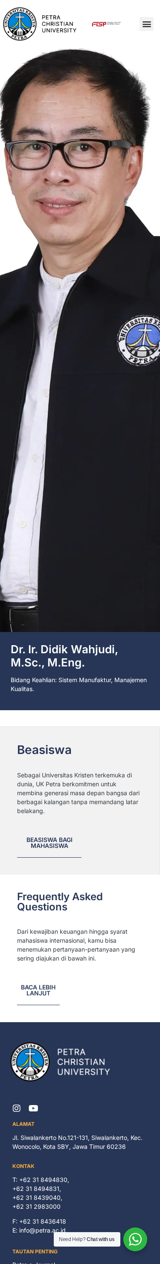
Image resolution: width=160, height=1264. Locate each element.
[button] (147, 24)
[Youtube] (33, 1108)
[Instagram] (16, 1108)
